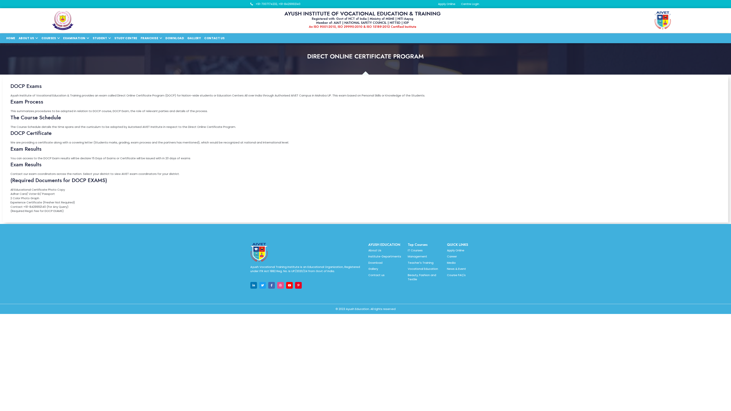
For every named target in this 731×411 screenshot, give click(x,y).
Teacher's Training (420, 263)
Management (417, 256)
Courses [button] (48, 38)
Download (174, 38)
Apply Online (446, 4)
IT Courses (415, 250)
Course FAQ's (456, 275)
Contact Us (214, 38)
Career (452, 256)
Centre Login (470, 4)
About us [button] (26, 38)
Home (10, 38)
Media (451, 263)
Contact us (376, 275)
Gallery (194, 38)
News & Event (456, 269)
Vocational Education (423, 269)
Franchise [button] (149, 38)
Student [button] (100, 38)
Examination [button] (74, 38)
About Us (374, 250)
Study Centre (125, 38)
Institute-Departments (384, 256)
